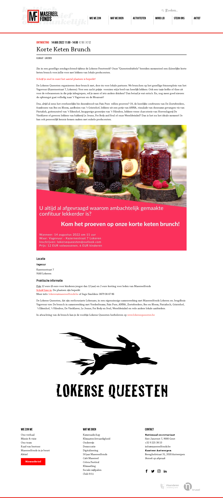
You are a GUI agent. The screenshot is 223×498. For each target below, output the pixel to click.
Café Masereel (91, 458)
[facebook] (147, 471)
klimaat (39, 58)
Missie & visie (28, 439)
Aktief (197, 18)
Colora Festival (91, 462)
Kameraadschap (91, 435)
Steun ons (179, 18)
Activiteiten (139, 18)
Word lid (160, 18)
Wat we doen (117, 18)
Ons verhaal (28, 435)
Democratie (89, 446)
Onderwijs (88, 442)
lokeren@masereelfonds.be (63, 294)
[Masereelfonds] (42, 15)
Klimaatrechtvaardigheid (96, 439)
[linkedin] (165, 471)
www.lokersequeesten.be (141, 315)
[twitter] (152, 471)
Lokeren (48, 58)
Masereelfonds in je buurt (35, 450)
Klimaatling (89, 466)
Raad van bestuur (30, 446)
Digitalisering (90, 450)
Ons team (26, 442)
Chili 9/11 (88, 474)
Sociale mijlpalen (92, 470)
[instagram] (159, 471)
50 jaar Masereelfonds (95, 454)
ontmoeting (42, 42)
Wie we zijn (95, 18)
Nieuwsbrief (33, 461)
